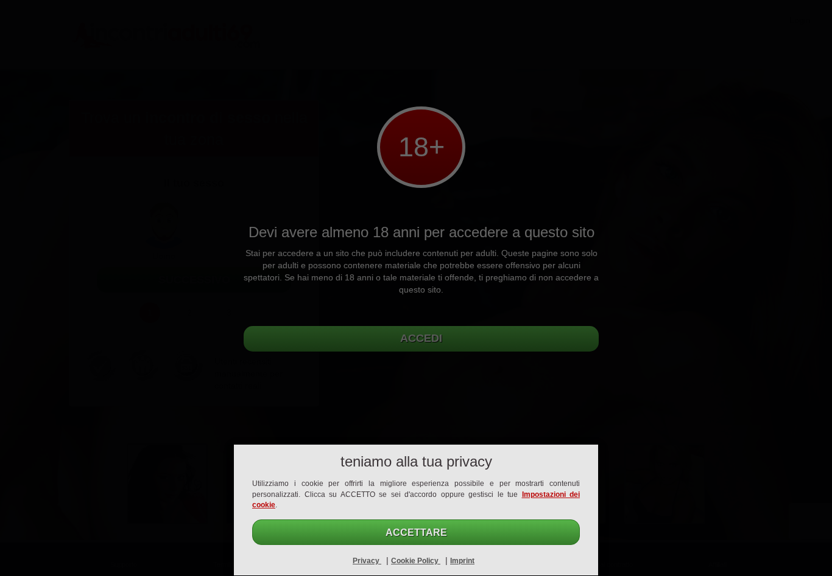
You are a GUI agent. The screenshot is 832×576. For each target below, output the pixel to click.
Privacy (367, 561)
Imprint (462, 561)
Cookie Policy (415, 561)
